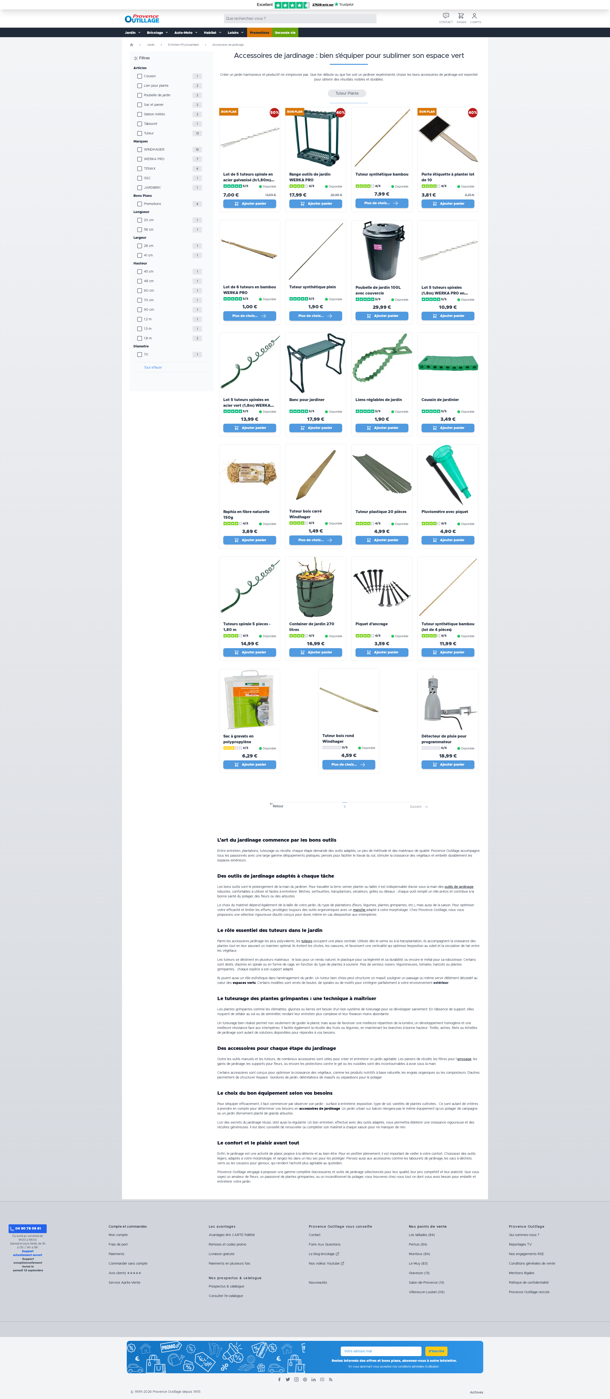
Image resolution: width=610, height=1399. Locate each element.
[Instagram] (296, 1379)
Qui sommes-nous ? (524, 1235)
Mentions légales (521, 1273)
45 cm (148, 271)
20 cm (149, 220)
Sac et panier (154, 105)
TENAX (150, 168)
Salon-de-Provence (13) (426, 1282)
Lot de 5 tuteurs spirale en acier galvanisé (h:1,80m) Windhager (248, 180)
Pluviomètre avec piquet (445, 512)
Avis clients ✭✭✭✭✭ (125, 1273)
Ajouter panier (254, 203)
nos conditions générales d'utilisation (415, 1366)
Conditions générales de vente (532, 1263)
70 (146, 354)
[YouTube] (322, 1379)
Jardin (151, 44)
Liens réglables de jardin (379, 400)
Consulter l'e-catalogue (226, 1296)
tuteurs (306, 941)
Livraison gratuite (221, 1254)
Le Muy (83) (418, 1263)
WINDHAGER (154, 149)
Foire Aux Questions (325, 1244)
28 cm (148, 246)
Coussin (150, 76)
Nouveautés (318, 1282)
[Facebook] (279, 1379)
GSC (147, 178)
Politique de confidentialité (529, 1282)
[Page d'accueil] (131, 45)
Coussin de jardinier (440, 400)
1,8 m (148, 338)
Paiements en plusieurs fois (229, 1263)
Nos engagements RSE (526, 1254)
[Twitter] (287, 1379)
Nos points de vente (428, 1226)
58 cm (148, 229)
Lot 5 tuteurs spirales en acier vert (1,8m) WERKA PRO (246, 405)
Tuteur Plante (347, 93)
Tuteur (149, 133)
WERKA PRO (154, 159)
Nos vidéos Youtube (325, 1263)
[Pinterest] (305, 1379)
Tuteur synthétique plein (312, 287)
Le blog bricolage (322, 1254)
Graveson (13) (419, 1273)
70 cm (149, 300)
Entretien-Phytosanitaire (183, 44)
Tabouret (150, 124)
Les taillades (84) (422, 1235)
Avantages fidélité (232, 1235)
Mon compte (118, 1235)
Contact (314, 1235)
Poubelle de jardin (157, 95)
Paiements (116, 1254)
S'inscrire (436, 1351)
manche (359, 910)
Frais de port (118, 1244)
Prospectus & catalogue (226, 1286)
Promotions (259, 33)
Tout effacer (153, 367)
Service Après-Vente (124, 1282)
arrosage (464, 1059)
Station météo (154, 114)
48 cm (149, 281)
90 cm (149, 309)
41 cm (148, 255)
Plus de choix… (377, 203)
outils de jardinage (459, 887)
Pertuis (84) (418, 1244)
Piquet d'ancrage (372, 624)
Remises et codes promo (227, 1244)
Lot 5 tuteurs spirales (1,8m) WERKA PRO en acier (443, 293)
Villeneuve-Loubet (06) (427, 1292)
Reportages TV (520, 1244)
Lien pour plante (156, 85)
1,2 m (148, 319)
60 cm (149, 290)
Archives (476, 1392)
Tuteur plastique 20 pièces (381, 512)
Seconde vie (285, 33)
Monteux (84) (419, 1254)
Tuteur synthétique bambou (382, 174)
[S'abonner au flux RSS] (330, 1379)
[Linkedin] (313, 1379)
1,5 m (148, 329)
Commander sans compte (128, 1263)
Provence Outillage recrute (529, 1292)
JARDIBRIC (152, 187)
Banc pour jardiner (307, 400)
